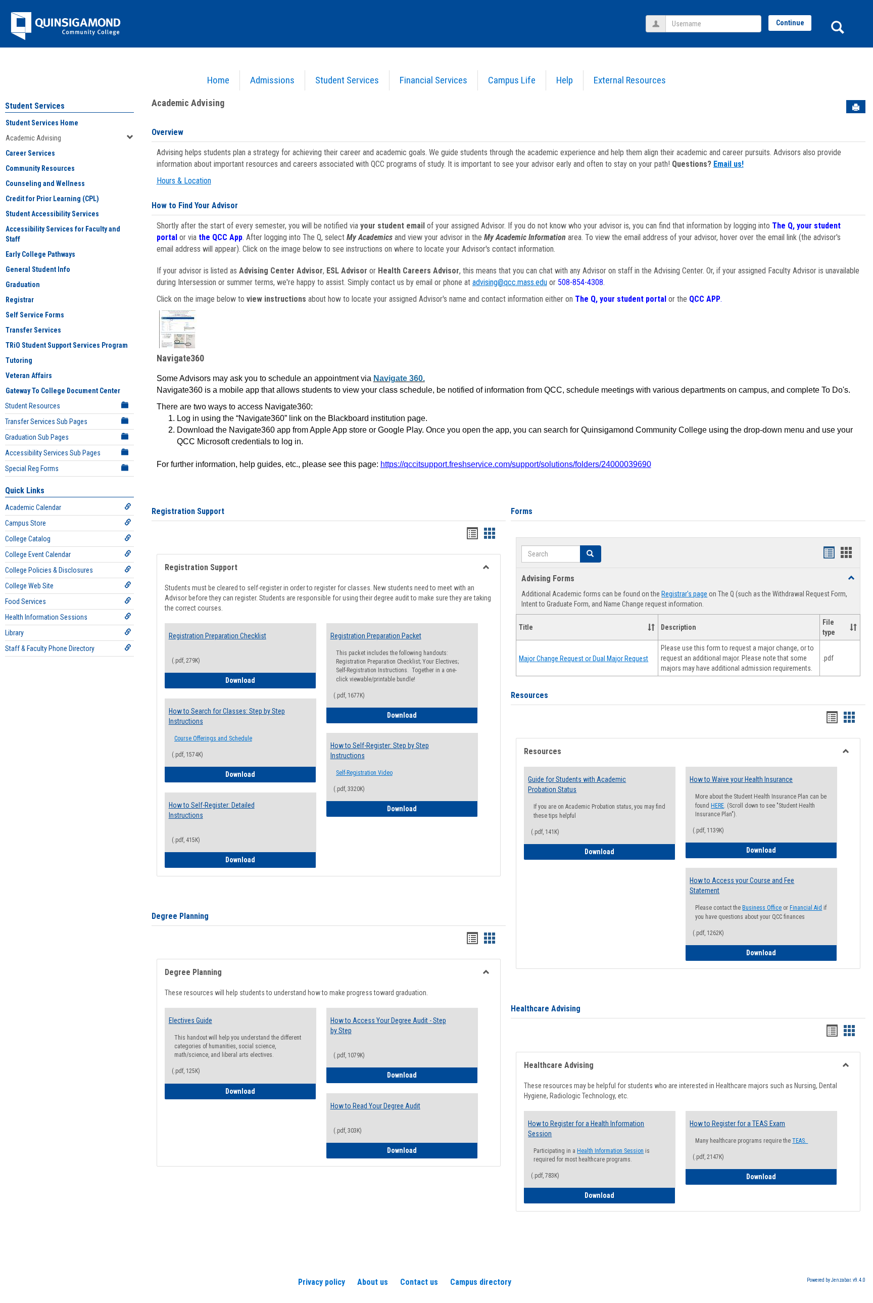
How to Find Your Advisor (195, 205)
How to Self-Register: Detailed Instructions (212, 810)
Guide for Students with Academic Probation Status (577, 784)
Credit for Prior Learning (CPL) (52, 199)
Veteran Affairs (29, 375)
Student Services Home (42, 123)
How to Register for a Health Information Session (586, 1129)
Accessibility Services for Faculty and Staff (63, 234)
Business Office (762, 907)
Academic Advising (33, 138)
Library (14, 633)
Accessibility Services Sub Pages (53, 453)
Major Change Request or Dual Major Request (583, 659)
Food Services (25, 601)
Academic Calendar (33, 507)
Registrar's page (684, 594)
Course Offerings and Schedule (213, 738)
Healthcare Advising (545, 1008)
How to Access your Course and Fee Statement (742, 885)
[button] (590, 554)
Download (270, 680)
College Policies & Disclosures (49, 570)
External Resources (630, 80)
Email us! (728, 164)
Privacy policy (321, 1282)
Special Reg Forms (32, 468)
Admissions (272, 80)
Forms (521, 511)
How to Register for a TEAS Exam (737, 1124)
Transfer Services (33, 330)
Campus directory (480, 1282)
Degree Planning (180, 916)
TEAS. (800, 1140)
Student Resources (32, 406)
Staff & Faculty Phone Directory (49, 648)
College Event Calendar (38, 554)
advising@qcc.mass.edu (509, 282)
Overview (167, 132)
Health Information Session (610, 1150)
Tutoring (19, 360)
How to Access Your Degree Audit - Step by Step (388, 1025)
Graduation (23, 285)
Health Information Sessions (46, 617)
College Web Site (29, 586)
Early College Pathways (40, 254)
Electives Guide (190, 1020)
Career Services (30, 153)
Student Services (347, 80)
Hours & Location (184, 180)
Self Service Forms (35, 315)
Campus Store (25, 523)
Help (564, 80)
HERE (717, 805)
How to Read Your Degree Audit (375, 1106)
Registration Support (188, 511)
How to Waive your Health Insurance (741, 779)
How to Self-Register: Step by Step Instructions (379, 750)
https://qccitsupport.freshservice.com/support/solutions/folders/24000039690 (515, 464)
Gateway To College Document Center (63, 391)
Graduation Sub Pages (37, 437)
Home (218, 80)
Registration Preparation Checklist (217, 636)
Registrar (20, 300)
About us (372, 1282)
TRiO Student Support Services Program (67, 345)
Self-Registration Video (364, 772)
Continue (790, 23)
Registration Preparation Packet (375, 636)
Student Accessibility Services (52, 214)
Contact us (419, 1282)
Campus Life (512, 80)
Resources (529, 695)
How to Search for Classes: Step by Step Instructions (227, 716)
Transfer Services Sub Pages (46, 421)
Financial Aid (806, 907)
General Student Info (38, 269)
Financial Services (433, 80)
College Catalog (28, 539)
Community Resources (40, 168)
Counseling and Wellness (45, 183)
